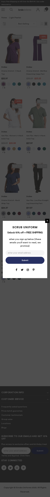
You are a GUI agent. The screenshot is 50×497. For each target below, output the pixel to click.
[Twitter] (22, 270)
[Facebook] (16, 270)
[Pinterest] (33, 270)
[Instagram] (28, 270)
